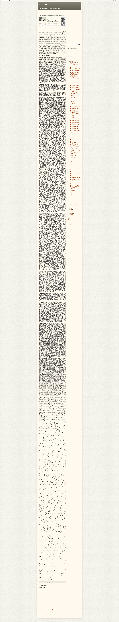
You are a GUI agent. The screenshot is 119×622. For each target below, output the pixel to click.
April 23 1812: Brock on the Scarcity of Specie (75, 161)
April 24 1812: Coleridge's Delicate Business (74, 171)
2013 (70, 216)
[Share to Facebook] (49, 582)
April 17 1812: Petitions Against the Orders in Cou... (74, 129)
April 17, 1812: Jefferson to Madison (75, 130)
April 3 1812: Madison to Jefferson (74, 67)
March (71, 60)
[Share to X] (48, 582)
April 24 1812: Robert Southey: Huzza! (74, 169)
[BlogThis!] (47, 582)
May (70, 205)
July (70, 208)
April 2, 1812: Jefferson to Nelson (74, 64)
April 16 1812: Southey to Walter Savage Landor (74, 127)
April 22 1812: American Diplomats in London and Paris (74, 155)
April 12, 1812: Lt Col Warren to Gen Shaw (74, 99)
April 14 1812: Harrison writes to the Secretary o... (75, 109)
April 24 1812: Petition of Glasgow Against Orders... (74, 173)
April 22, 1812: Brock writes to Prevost (74, 153)
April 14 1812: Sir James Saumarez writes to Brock (74, 112)
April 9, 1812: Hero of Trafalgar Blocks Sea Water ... (74, 93)
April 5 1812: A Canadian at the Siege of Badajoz (74, 77)
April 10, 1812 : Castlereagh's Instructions (74, 95)
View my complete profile (71, 224)
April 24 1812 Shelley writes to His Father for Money (74, 167)
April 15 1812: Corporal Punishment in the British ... (75, 116)
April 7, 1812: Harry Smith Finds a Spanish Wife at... (74, 85)
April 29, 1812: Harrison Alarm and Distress (74, 198)
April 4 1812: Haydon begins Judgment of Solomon (74, 75)
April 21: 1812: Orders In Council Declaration (74, 147)
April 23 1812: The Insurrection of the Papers (74, 163)
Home (39, 11)
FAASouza (70, 219)
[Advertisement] (74, 27)
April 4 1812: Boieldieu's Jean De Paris (74, 71)
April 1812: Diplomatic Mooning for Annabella (75, 136)
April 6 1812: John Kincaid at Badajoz (74, 80)
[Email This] (46, 582)
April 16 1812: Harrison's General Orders (74, 123)
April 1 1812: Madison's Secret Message (74, 63)
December (71, 214)
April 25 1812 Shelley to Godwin (74, 179)
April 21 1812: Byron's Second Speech (74, 149)
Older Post (64, 609)
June (70, 206)
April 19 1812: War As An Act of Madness (74, 139)
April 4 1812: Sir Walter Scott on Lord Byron (74, 73)
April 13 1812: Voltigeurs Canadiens (75, 104)
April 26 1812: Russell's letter (74, 181)
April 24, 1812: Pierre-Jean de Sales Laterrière (74, 175)
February (71, 58)
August (71, 209)
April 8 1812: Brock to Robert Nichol (75, 89)
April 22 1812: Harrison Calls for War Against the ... (74, 157)
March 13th (49, 26)
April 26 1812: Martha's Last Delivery (74, 183)
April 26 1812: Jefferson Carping (74, 185)
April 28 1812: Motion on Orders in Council (74, 192)
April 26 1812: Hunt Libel (73, 180)
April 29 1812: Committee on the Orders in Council (74, 202)
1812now (43, 4)
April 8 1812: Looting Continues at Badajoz (74, 88)
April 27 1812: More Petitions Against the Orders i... (74, 188)
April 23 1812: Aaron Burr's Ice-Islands (74, 159)
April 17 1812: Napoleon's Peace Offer (74, 132)
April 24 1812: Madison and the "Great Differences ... (74, 165)
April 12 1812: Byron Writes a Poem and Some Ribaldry (75, 101)
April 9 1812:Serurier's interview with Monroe (74, 91)
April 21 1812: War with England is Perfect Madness (74, 145)
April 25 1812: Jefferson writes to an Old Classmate (75, 177)
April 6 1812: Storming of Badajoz (74, 78)
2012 (70, 56)
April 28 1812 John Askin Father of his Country (74, 196)
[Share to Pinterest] (50, 582)
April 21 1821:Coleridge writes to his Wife (75, 151)
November (71, 213)
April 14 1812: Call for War (73, 110)
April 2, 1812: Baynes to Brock (74, 65)
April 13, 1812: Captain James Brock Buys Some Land (75, 106)
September (71, 210)
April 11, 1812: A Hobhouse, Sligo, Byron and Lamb (74, 97)
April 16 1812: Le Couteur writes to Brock (74, 120)
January (71, 57)
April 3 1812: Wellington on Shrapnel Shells (75, 69)
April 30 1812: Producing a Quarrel (74, 204)
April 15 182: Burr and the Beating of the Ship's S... (75, 114)
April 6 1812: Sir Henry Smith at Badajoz (74, 82)
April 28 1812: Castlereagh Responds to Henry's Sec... (75, 194)
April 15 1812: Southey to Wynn (74, 117)
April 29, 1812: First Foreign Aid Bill (74, 200)
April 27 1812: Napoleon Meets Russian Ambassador (74, 190)
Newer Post (40, 609)
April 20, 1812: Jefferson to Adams (74, 141)
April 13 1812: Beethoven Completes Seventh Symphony (75, 103)
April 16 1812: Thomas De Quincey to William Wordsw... (74, 125)
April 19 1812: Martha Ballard (74, 137)
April (71, 61)
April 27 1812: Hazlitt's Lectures (74, 186)
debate (48, 27)
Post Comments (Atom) (46, 610)
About (43, 11)
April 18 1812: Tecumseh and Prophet (74, 134)
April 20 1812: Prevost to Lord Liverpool (74, 143)
